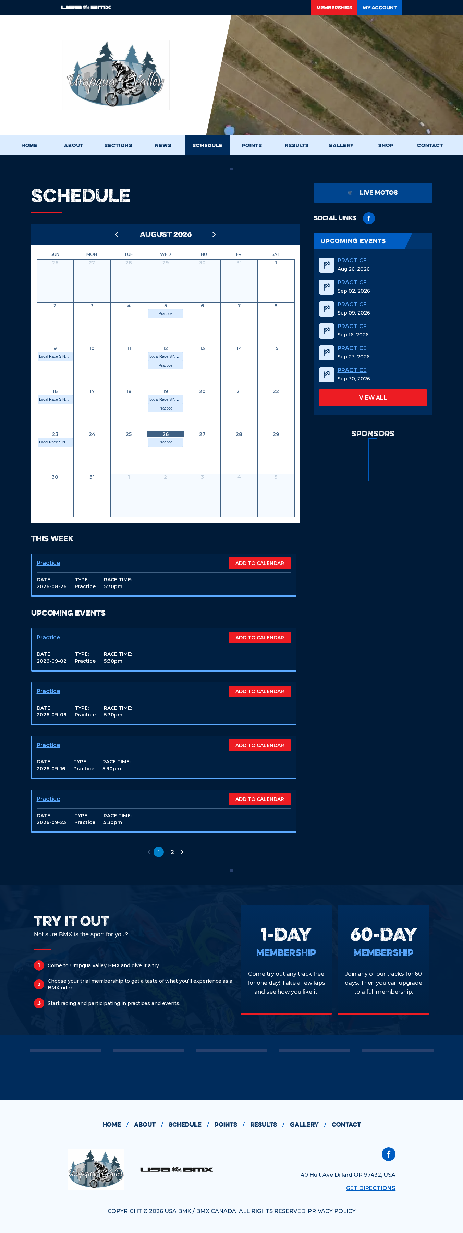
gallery (308, 1124)
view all (373, 397)
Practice (165, 313)
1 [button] (159, 852)
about (148, 1124)
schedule (189, 1124)
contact (346, 1124)
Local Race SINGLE (56, 356)
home (115, 1124)
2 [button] (172, 852)
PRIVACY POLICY (332, 1211)
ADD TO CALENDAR (259, 563)
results (267, 1124)
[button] (148, 852)
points (230, 1124)
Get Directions (370, 1188)
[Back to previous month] (117, 234)
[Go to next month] (214, 234)
